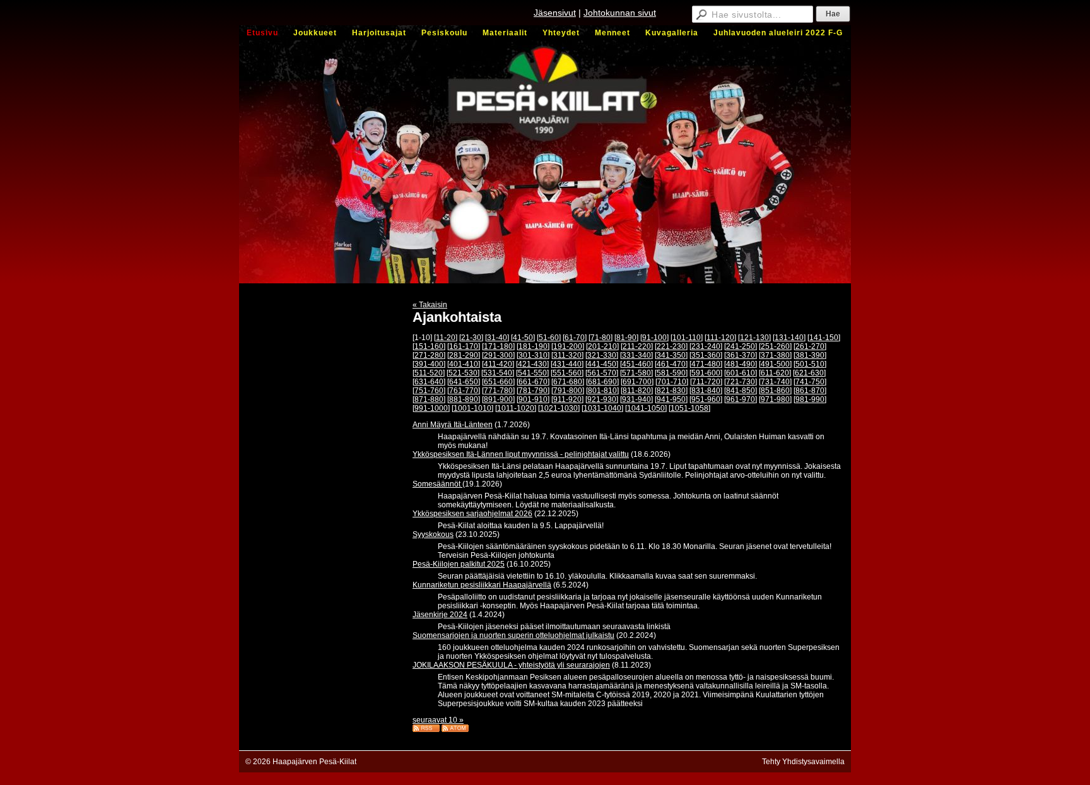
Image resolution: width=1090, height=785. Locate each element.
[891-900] (498, 399)
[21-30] (471, 337)
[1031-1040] (602, 408)
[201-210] (602, 346)
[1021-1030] (559, 408)
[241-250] (740, 346)
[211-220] (637, 346)
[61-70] (575, 337)
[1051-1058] (689, 408)
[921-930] (601, 399)
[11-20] (445, 337)
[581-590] (671, 373)
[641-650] (463, 381)
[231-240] (705, 346)
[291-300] (498, 355)
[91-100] (654, 337)
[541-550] (532, 373)
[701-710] (671, 381)
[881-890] (463, 399)
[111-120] (720, 337)
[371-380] (775, 355)
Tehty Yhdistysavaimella (803, 761)
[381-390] (810, 355)
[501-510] (810, 364)
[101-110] (687, 337)
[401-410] (463, 364)
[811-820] (637, 390)
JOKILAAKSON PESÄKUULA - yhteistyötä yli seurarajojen (511, 665)
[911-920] (567, 399)
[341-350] (671, 355)
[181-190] (533, 346)
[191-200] (567, 346)
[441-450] (601, 364)
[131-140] (789, 337)
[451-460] (636, 364)
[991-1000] (431, 408)
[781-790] (533, 390)
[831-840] (705, 390)
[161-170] (463, 346)
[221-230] (671, 346)
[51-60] (549, 337)
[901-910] (533, 399)
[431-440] (567, 364)
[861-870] (810, 390)
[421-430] (532, 364)
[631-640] (429, 381)
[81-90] (626, 337)
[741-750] (810, 381)
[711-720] (706, 381)
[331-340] (636, 355)
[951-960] (705, 399)
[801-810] (602, 390)
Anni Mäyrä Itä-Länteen (453, 424)
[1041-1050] (646, 408)
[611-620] (775, 373)
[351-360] (705, 355)
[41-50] (523, 337)
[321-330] (601, 355)
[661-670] (533, 381)
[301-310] (533, 355)
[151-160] (429, 346)
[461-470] (671, 364)
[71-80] (600, 337)
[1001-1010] (472, 408)
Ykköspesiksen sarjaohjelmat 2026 (472, 513)
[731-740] (775, 381)
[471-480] (705, 364)
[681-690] (602, 381)
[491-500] (775, 364)
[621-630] (809, 373)
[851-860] (775, 390)
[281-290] (463, 355)
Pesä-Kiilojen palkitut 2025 (459, 564)
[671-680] (567, 381)
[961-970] (740, 399)
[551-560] (567, 373)
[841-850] (740, 390)
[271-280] (429, 355)
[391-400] (429, 364)
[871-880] (429, 399)
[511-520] (429, 373)
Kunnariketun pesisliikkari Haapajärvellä (482, 585)
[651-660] (498, 381)
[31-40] (497, 337)
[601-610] (740, 373)
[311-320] (567, 355)
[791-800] (567, 390)
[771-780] (498, 390)
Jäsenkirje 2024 (440, 614)
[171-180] (498, 346)
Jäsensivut (555, 13)
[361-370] (740, 355)
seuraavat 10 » (438, 720)
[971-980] (775, 399)
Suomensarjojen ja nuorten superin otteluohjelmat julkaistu (513, 635)
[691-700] (637, 381)
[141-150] (823, 337)
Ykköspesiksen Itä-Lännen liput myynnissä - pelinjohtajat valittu (521, 454)
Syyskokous (433, 534)
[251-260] (775, 346)
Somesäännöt (437, 484)
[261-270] (810, 346)
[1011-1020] (515, 408)
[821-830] (671, 390)
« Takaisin (430, 304)
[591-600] (705, 373)
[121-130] (754, 337)
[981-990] (810, 399)
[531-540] (497, 373)
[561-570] (601, 373)
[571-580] (636, 373)
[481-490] (740, 364)
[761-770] (463, 390)
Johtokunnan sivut (619, 13)
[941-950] (671, 399)
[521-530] (463, 373)
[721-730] (740, 381)
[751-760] (429, 390)
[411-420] (498, 364)
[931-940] (636, 399)
